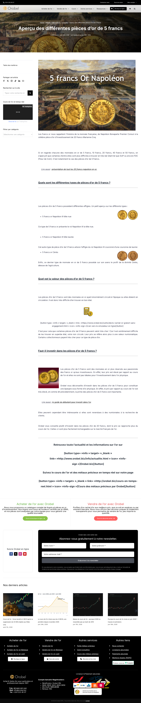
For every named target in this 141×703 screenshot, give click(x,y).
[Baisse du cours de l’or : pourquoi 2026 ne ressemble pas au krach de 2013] (88, 594)
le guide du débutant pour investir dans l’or (71, 402)
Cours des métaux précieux (87, 654)
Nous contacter (118, 646)
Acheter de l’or (12, 646)
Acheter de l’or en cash (16, 654)
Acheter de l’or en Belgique (17, 650)
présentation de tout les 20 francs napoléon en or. (74, 169)
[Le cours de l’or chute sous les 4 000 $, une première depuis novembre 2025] (53, 594)
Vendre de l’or (47, 646)
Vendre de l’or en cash (50, 654)
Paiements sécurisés (120, 654)
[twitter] (8, 81)
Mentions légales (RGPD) (122, 658)
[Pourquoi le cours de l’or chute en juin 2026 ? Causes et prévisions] (123, 594)
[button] (134, 8)
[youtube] (25, 554)
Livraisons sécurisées (120, 650)
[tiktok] (15, 81)
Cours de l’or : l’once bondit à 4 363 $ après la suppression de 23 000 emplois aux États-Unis (18, 622)
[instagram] (11, 81)
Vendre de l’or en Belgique (52, 650)
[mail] (23, 81)
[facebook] (4, 81)
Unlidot (88, 701)
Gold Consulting (83, 650)
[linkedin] (19, 81)
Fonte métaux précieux (86, 646)
